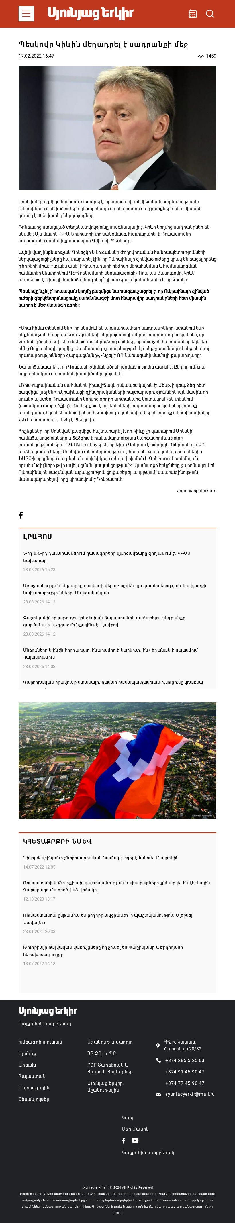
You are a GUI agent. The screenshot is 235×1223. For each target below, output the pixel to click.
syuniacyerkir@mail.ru (190, 1094)
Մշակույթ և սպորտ (110, 1042)
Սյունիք (27, 1053)
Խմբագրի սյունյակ (40, 1042)
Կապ (127, 1117)
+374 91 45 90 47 (185, 1072)
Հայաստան (32, 1076)
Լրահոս (37, 537)
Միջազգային (34, 1088)
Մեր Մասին (135, 1129)
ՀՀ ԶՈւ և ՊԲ (101, 1053)
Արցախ (27, 1065)
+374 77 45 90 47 (185, 1083)
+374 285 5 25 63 (185, 1060)
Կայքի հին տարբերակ (45, 1023)
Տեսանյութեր (34, 1099)
